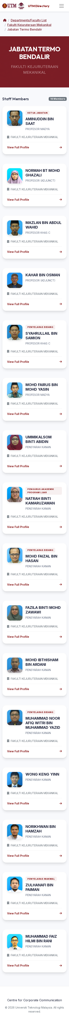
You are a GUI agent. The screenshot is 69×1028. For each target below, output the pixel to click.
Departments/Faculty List (29, 20)
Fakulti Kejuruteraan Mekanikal (29, 25)
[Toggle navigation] (61, 6)
